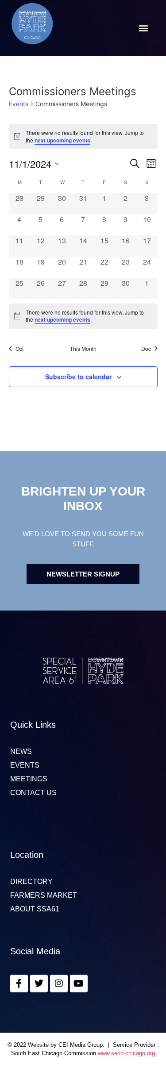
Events (18, 104)
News (21, 751)
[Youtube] (79, 983)
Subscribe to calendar (78, 376)
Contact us (33, 792)
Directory (31, 881)
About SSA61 (34, 909)
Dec (146, 348)
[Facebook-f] (19, 983)
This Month (83, 348)
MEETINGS (28, 779)
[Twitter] (39, 983)
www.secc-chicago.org (126, 1053)
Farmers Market (43, 895)
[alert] (83, 316)
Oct (19, 348)
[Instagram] (59, 983)
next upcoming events (62, 140)
